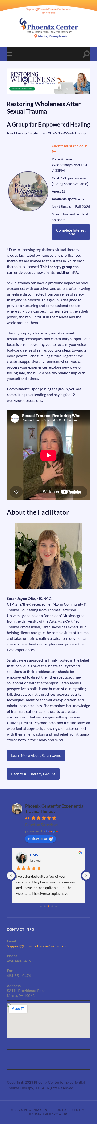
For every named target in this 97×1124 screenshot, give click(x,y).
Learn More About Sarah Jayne (36, 755)
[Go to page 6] (48, 906)
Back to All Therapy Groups (33, 774)
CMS (34, 855)
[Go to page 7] (52, 906)
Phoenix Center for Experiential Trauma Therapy (55, 808)
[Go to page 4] (40, 906)
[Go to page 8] (56, 906)
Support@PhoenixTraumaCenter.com (37, 946)
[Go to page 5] (45, 906)
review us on (38, 838)
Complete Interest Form (71, 232)
